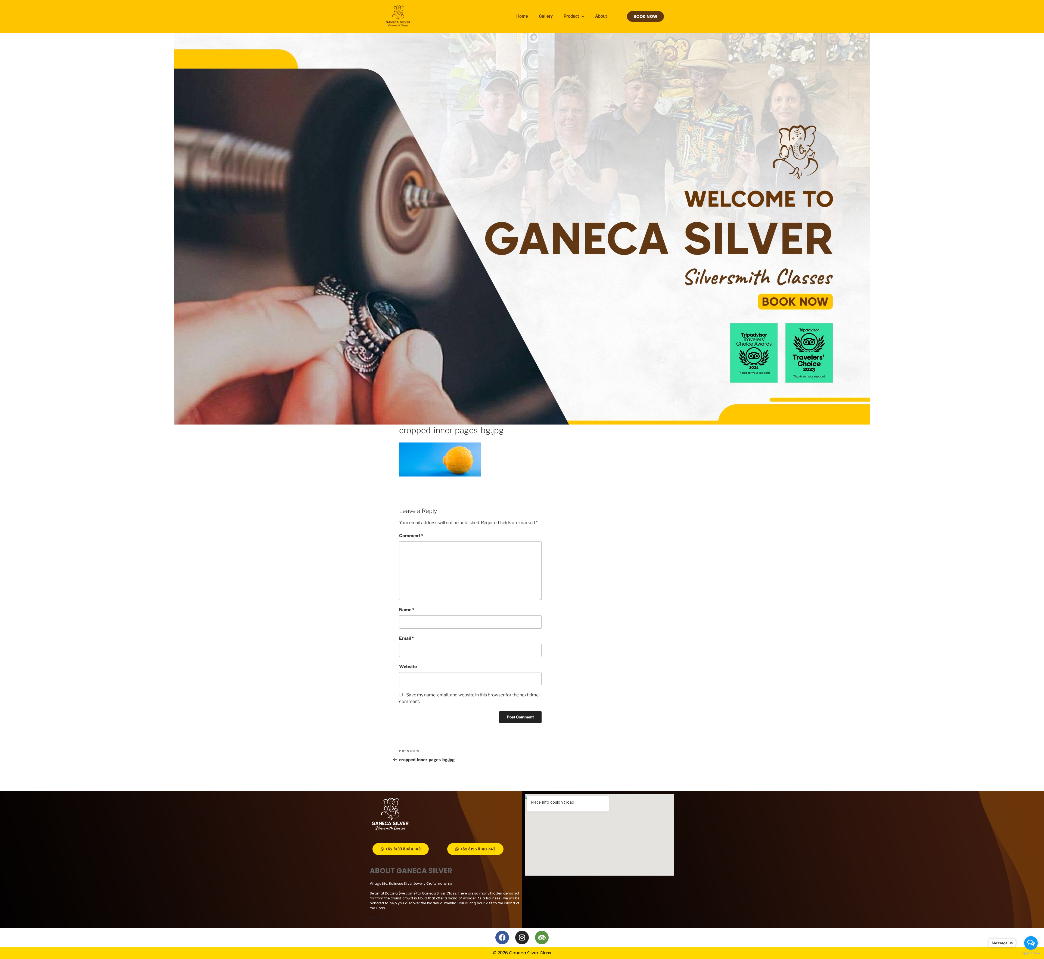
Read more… (380, 917)
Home (522, 16)
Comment (411, 535)
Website (408, 666)
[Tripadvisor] (542, 937)
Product (571, 16)
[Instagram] (522, 937)
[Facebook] (502, 937)
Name (406, 609)
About (601, 16)
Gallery (546, 16)
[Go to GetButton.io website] (1031, 953)
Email (406, 638)
